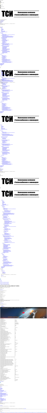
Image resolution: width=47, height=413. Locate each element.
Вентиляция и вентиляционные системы (5, 43)
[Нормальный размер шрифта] (0, 1)
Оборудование (1, 391)
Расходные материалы (4, 42)
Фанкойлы (2, 45)
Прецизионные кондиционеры (4, 37)
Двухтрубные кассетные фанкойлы (5, 46)
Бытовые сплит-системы (4, 52)
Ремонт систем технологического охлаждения (6, 62)
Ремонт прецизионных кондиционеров (6, 60)
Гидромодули (1, 396)
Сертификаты (2, 29)
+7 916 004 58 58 (3, 400)
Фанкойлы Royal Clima (4, 47)
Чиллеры (2, 33)
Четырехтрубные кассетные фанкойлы (6, 49)
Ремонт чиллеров (4, 56)
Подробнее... (25, 408)
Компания (1, 27)
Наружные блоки (4, 38)
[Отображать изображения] (0, 5)
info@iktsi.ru (1, 22)
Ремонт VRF (3, 58)
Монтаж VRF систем (4, 57)
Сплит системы (3, 41)
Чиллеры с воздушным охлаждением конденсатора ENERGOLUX (8, 34)
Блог (1, 30)
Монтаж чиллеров (4, 55)
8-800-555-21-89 (2, 20)
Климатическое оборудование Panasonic (4, 394)
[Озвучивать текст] (0, 7)
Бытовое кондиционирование (4, 50)
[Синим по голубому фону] (0, 4)
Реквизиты (2, 126)
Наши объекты (1, 64)
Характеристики (2, 306)
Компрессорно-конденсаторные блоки (5, 35)
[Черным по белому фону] (0, 3)
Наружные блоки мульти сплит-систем (6, 51)
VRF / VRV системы (2, 398)
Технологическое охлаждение (3, 399)
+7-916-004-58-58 (2, 79)
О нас (1, 28)
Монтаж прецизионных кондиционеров (6, 59)
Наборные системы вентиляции (5, 44)
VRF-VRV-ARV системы (4, 40)
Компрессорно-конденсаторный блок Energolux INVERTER (7, 36)
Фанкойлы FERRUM (4, 48)
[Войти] (0, 67)
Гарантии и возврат (3, 31)
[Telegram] (0, 382)
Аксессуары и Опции (4, 39)
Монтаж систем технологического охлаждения (6, 61)
